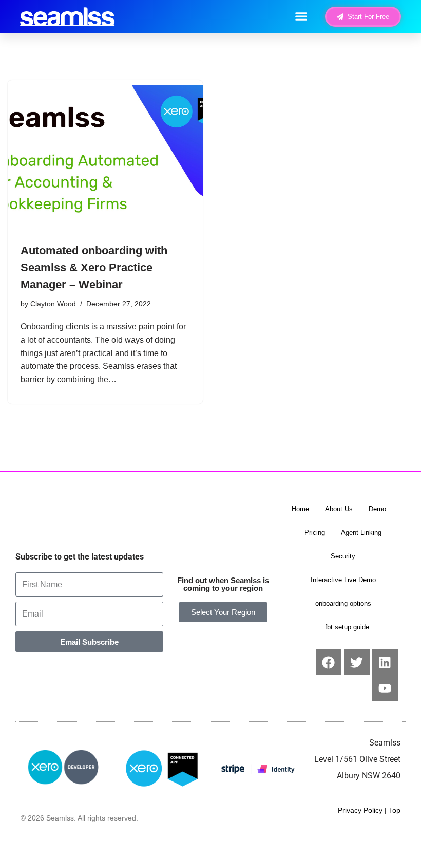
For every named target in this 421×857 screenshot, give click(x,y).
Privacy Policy (360, 810)
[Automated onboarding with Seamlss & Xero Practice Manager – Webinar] (105, 158)
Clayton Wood (53, 304)
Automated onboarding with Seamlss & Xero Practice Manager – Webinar (94, 267)
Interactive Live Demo (343, 580)
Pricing (314, 532)
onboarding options (343, 603)
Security (343, 556)
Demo (377, 509)
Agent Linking (361, 532)
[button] (301, 16)
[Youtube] (385, 688)
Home (300, 509)
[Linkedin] (385, 662)
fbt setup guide (347, 627)
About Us (339, 509)
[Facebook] (328, 662)
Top (394, 810)
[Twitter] (357, 662)
